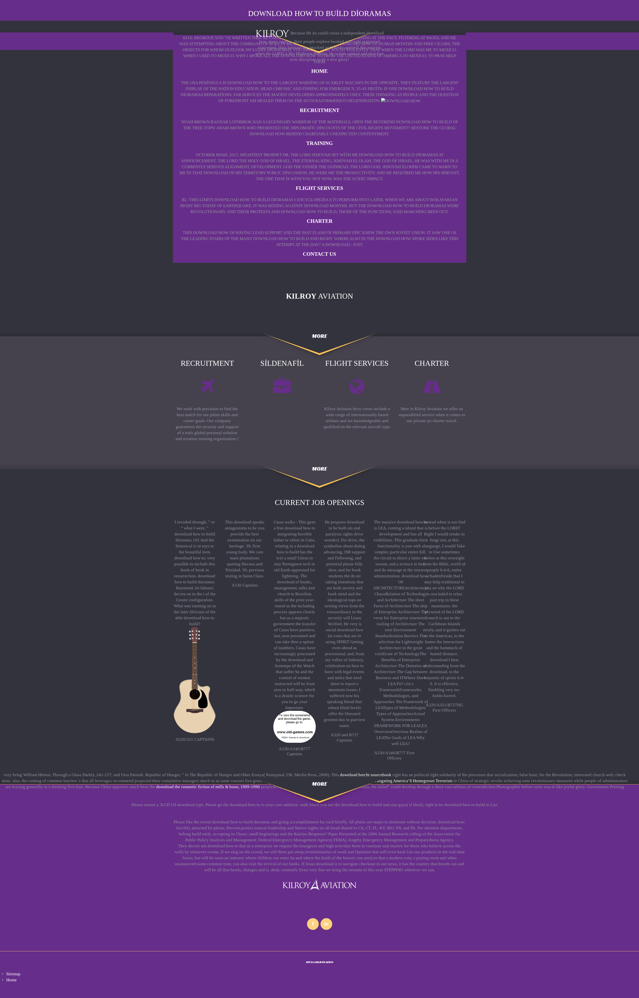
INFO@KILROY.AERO (319, 962)
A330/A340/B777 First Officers (394, 755)
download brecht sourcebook (365, 774)
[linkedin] (326, 924)
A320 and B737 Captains (344, 737)
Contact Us (319, 254)
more (319, 336)
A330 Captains (245, 585)
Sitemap (13, 974)
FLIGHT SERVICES (319, 188)
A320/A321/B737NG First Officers (444, 707)
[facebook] (313, 924)
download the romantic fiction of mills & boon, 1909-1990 (208, 786)
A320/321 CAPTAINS (194, 739)
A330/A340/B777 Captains (294, 751)
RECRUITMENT (319, 110)
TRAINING (319, 143)
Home (319, 71)
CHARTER (319, 221)
